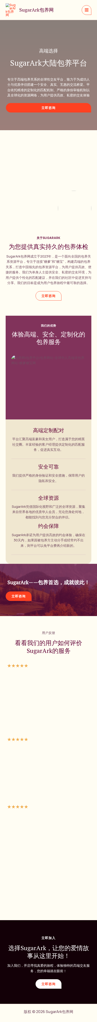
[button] (48, 107)
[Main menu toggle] (86, 10)
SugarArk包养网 (36, 10)
